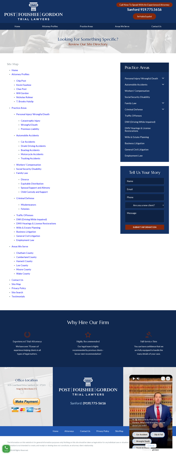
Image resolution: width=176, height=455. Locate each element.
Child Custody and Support (34, 191)
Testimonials (18, 296)
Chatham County (24, 252)
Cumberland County (26, 257)
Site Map (16, 284)
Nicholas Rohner (24, 97)
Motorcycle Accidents (32, 154)
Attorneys (69, 431)
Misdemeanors (28, 204)
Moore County (23, 269)
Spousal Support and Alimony (35, 187)
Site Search (17, 292)
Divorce (25, 179)
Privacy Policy (19, 288)
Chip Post (21, 80)
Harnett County (24, 261)
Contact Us (156, 26)
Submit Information (144, 227)
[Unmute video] (134, 378)
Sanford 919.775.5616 (144, 9)
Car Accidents (28, 141)
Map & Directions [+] (26, 389)
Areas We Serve (122, 26)
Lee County (22, 265)
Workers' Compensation (28, 164)
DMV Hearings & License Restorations (36, 223)
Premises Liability (30, 129)
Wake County (23, 273)
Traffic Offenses (24, 215)
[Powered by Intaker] (155, 450)
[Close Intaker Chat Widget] (168, 378)
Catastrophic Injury (30, 120)
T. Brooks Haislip (24, 101)
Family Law (22, 173)
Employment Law (25, 240)
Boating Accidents (30, 150)
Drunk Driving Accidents (33, 146)
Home (17, 26)
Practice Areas (86, 26)
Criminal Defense (25, 198)
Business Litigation (26, 231)
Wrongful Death (29, 124)
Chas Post (21, 89)
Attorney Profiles (50, 26)
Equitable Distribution (32, 183)
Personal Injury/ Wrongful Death (32, 114)
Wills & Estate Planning (28, 227)
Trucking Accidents (30, 158)
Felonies (25, 208)
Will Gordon (22, 93)
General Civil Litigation (28, 235)
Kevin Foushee (23, 85)
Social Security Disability (28, 168)
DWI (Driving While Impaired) (31, 219)
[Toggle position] (163, 378)
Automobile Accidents (27, 135)
